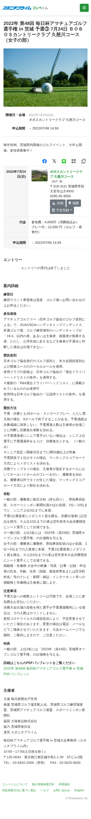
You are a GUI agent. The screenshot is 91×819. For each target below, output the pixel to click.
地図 (75, 203)
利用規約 (64, 784)
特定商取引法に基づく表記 (19, 790)
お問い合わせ (61, 790)
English (79, 790)
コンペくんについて (15, 784)
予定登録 (62, 210)
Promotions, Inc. (78, 798)
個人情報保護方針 (43, 784)
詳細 (60, 203)
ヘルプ (44, 790)
